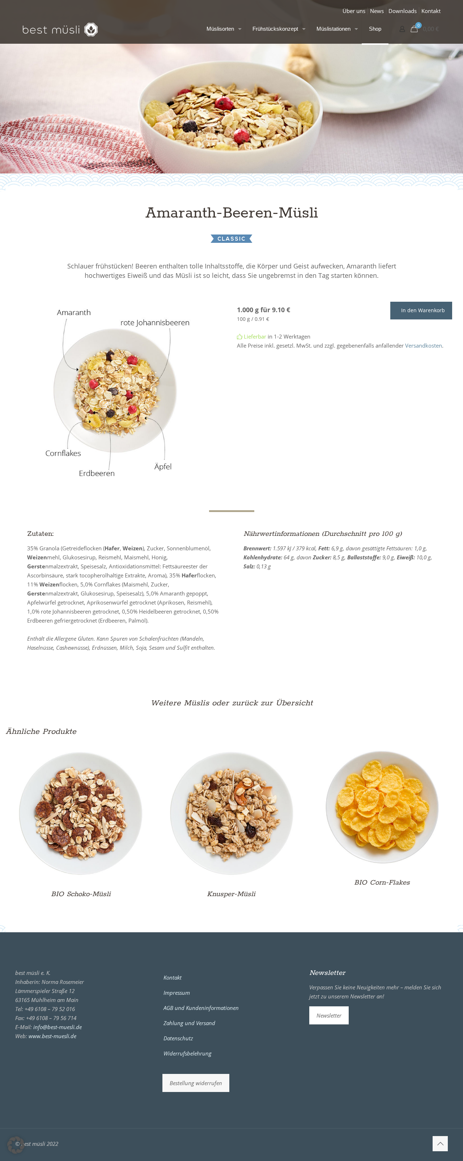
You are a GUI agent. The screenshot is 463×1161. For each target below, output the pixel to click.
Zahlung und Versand (189, 1023)
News (377, 10)
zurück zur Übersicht (272, 703)
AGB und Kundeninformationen (201, 1007)
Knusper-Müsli (231, 894)
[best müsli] (60, 28)
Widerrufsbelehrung (187, 1053)
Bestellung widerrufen (196, 1083)
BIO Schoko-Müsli (81, 894)
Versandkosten (423, 345)
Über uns (354, 10)
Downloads (402, 10)
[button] (16, 1145)
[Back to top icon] (440, 1143)
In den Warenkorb (423, 310)
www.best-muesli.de (52, 1036)
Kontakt (431, 10)
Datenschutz (178, 1038)
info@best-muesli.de (57, 1027)
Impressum (176, 992)
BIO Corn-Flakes (382, 882)
